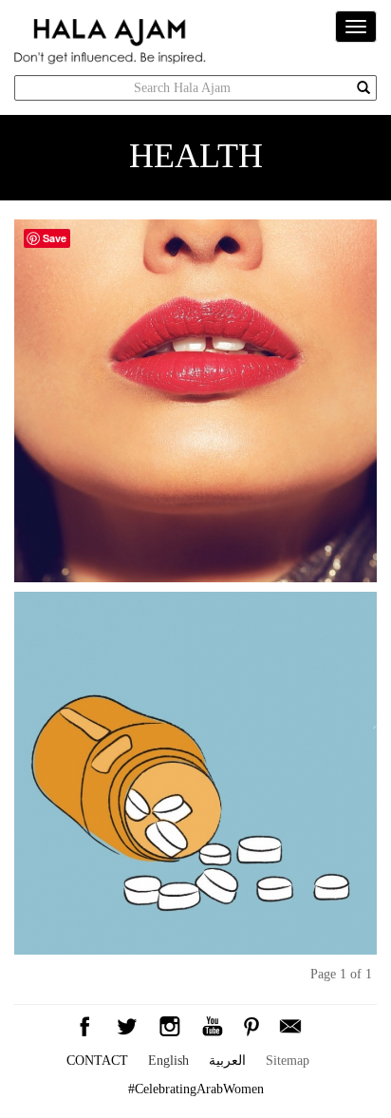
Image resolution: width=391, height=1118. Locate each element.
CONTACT (97, 1060)
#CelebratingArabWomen (196, 1089)
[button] (290, 1024)
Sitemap (287, 1060)
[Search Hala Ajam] (363, 89)
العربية (227, 1060)
